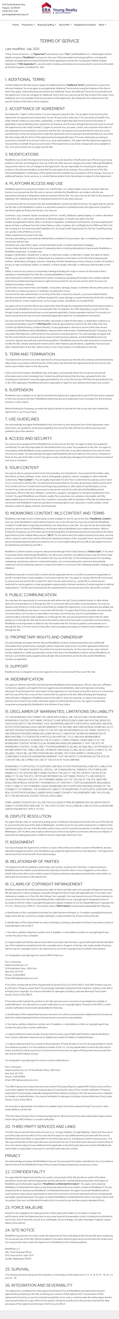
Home (15, 24)
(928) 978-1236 (10, 11)
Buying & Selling (47, 26)
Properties (28, 26)
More (103, 26)
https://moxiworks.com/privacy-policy (79, 1164)
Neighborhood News (85, 24)
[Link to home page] (59, 8)
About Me (65, 26)
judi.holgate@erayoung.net (15, 14)
